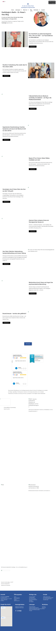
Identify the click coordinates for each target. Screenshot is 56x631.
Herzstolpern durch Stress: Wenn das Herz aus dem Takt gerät (14, 190)
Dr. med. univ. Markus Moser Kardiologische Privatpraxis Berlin (28, 6)
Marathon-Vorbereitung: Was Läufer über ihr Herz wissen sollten (15, 66)
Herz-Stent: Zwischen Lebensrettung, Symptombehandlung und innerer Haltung (14, 252)
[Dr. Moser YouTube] (19, 610)
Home (12, 10)
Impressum (44, 606)
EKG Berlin (30, 600)
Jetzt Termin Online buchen (47, 598)
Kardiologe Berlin (32, 597)
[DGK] (6, 524)
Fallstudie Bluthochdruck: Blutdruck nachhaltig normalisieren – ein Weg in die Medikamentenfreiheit (40, 98)
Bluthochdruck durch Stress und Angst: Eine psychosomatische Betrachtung (41, 283)
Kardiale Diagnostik (32, 606)
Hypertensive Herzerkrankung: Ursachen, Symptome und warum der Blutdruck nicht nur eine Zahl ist (14, 129)
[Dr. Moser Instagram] (17, 610)
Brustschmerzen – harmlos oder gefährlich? (14, 314)
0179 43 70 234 (48, 596)
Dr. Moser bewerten (32, 596)
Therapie (30, 610)
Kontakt (43, 10)
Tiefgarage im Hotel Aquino (19, 607)
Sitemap (43, 608)
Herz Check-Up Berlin (32, 598)
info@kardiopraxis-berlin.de (49, 597)
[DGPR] (34, 403)
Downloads (36, 10)
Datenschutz (44, 607)
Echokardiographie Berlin (33, 599)
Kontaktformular (45, 599)
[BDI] (34, 486)
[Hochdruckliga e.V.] (5, 575)
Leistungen (17, 10)
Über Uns (25, 10)
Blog (31, 10)
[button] (25, 368)
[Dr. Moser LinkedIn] (21, 610)
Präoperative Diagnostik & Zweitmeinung (35, 608)
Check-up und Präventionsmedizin (34, 609)
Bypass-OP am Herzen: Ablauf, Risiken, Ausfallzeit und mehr (39, 159)
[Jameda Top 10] (36, 358)
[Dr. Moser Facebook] (16, 610)
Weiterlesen (32, 46)
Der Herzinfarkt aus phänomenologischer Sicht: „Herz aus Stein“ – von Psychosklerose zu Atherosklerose (41, 36)
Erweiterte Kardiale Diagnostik (34, 607)
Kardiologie (4, 23)
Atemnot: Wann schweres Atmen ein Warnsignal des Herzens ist (39, 221)
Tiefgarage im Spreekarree (19, 606)
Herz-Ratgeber (31, 601)
